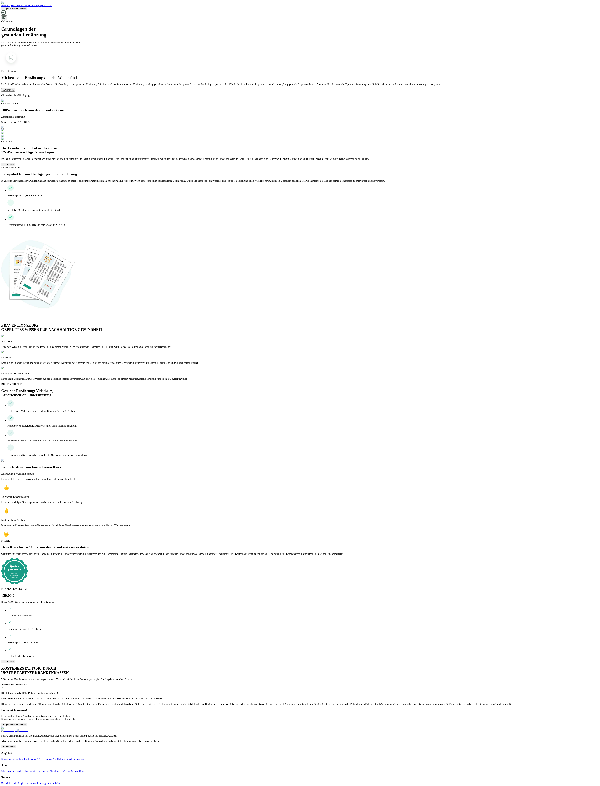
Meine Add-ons (77, 759)
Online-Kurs (63, 759)
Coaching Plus (21, 759)
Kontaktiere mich (9, 783)
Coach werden (57, 771)
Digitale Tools (45, 5)
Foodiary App (50, 759)
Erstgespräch (8, 746)
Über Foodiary (8, 771)
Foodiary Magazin (25, 771)
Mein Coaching (32, 5)
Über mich (20, 5)
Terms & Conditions (74, 771)
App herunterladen (51, 783)
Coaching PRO (35, 759)
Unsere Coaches (42, 771)
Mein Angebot (8, 5)
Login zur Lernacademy (30, 783)
